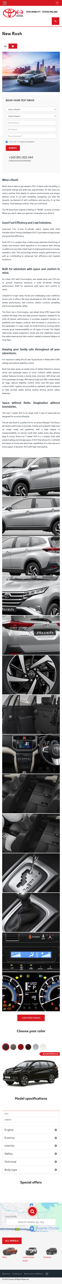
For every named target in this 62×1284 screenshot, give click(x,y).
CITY (6, 1113)
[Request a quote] (13, 46)
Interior (9, 1146)
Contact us (17, 1273)
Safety (8, 1154)
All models (12, 1240)
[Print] (5, 46)
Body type (10, 1170)
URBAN (7, 1119)
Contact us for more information (20, 160)
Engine (9, 1130)
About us (6, 1273)
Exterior (9, 1138)
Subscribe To (21, 141)
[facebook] (57, 3)
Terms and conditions (33, 1273)
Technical (10, 1162)
